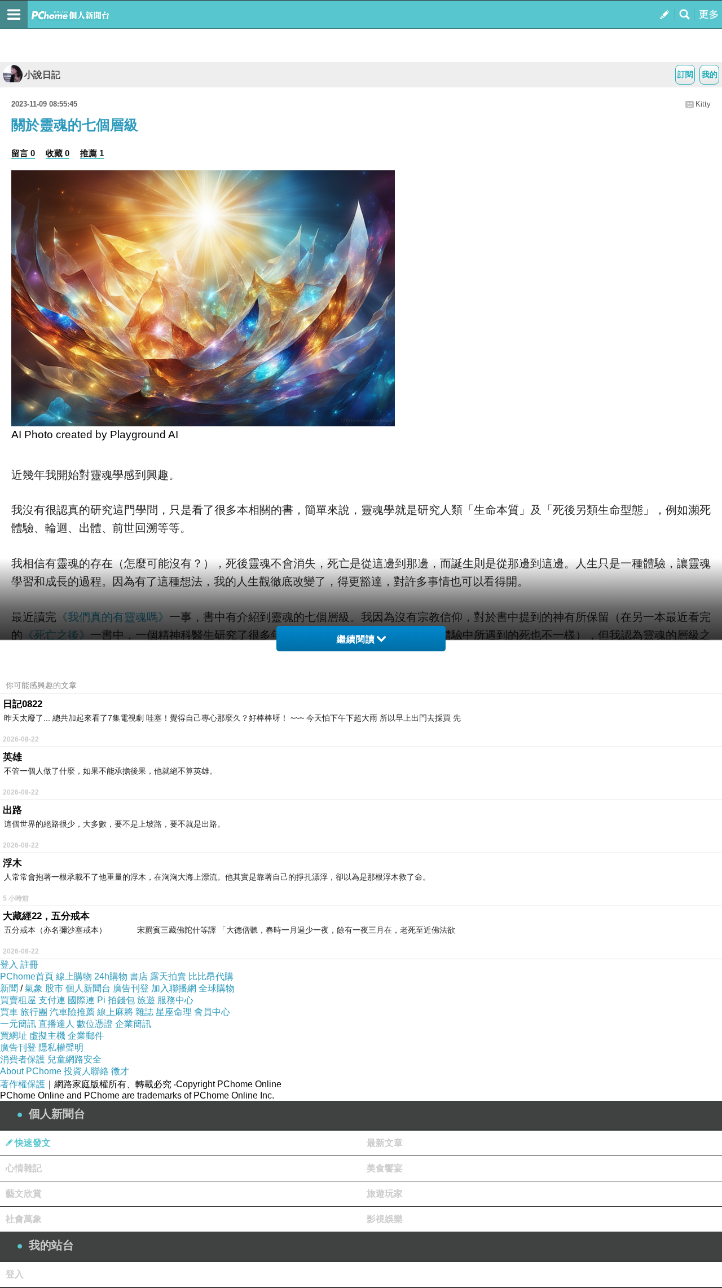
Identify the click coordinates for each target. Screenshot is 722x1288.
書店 (139, 976)
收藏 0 (57, 153)
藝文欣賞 (24, 1193)
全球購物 (217, 988)
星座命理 (174, 1012)
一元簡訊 (18, 1024)
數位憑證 (95, 1024)
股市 (54, 988)
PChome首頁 (27, 976)
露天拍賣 (168, 976)
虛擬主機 (47, 1035)
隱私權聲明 (60, 1047)
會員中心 (212, 1012)
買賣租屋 (18, 1000)
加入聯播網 (173, 988)
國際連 (81, 1000)
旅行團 (33, 1012)
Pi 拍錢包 (116, 1000)
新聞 (9, 988)
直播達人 (56, 1024)
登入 (9, 964)
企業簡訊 (133, 1024)
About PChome (30, 1071)
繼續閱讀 (356, 639)
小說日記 (42, 75)
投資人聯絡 (86, 1071)
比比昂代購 (211, 976)
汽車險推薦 (72, 1012)
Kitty (703, 104)
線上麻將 (115, 1012)
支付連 (51, 1000)
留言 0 (23, 153)
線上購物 (74, 976)
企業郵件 (86, 1035)
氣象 (34, 988)
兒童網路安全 (74, 1059)
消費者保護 (22, 1059)
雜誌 (144, 1012)
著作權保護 (22, 1084)
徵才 (120, 1071)
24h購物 (110, 976)
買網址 (13, 1035)
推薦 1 (92, 153)
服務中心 (175, 1000)
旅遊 (146, 1000)
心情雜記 (24, 1168)
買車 (9, 1012)
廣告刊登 (131, 988)
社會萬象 (24, 1219)
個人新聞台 (88, 988)
